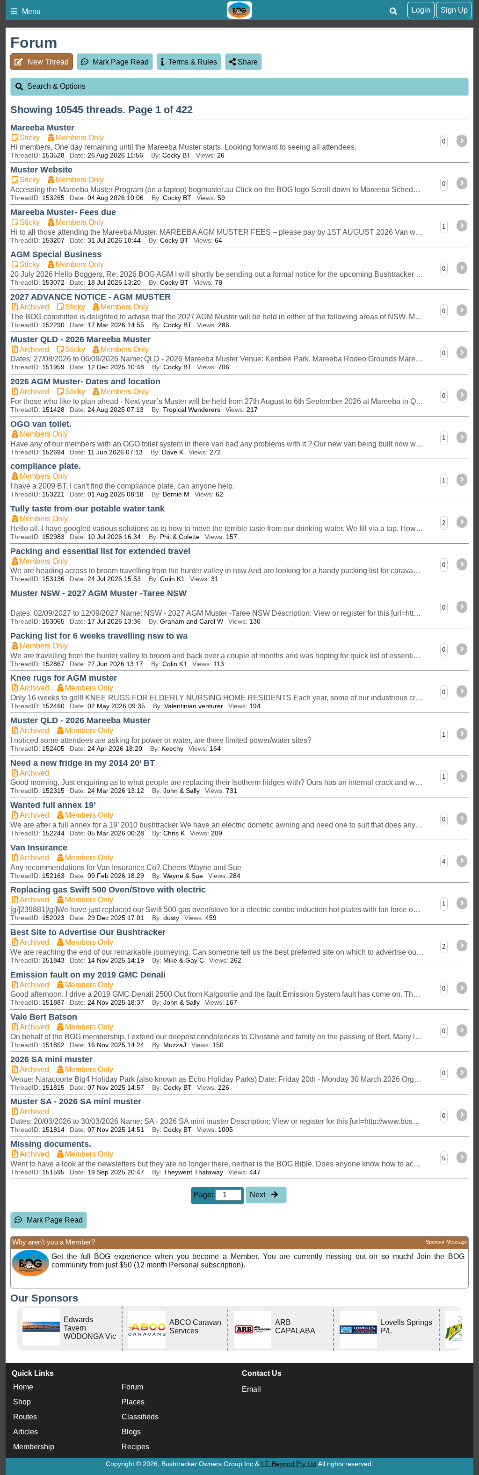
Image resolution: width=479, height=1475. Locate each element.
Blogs (131, 1432)
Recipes (135, 1447)
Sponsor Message (446, 1242)
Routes (25, 1417)
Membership (33, 1447)
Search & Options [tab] (56, 86)
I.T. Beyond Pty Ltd (289, 1464)
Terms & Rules (192, 62)
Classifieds (140, 1417)
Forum (132, 1387)
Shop (22, 1402)
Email (251, 1389)
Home (23, 1387)
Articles (25, 1432)
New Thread (48, 62)
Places (133, 1402)
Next (258, 1195)
